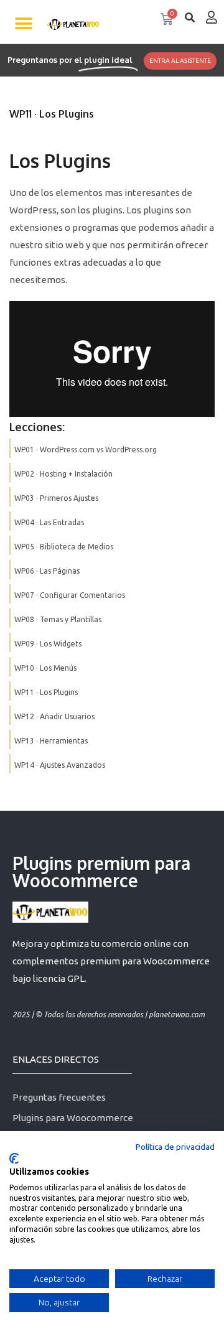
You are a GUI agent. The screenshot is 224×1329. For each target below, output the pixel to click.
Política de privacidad (175, 1147)
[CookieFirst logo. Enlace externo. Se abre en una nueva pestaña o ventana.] (14, 1158)
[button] (23, 23)
